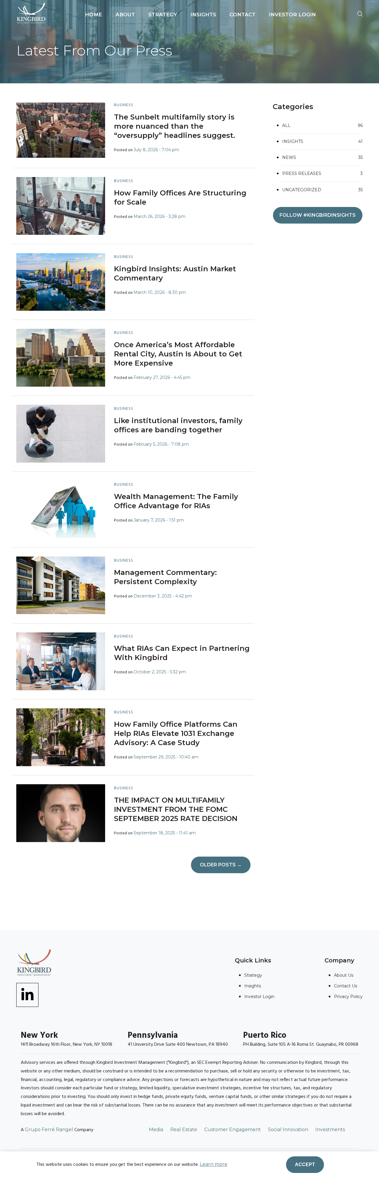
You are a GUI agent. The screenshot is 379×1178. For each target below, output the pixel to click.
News (322, 157)
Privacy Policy (348, 996)
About (125, 14)
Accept (305, 1164)
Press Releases (322, 173)
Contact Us (345, 986)
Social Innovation (288, 1129)
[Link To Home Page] (31, 13)
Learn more (213, 1164)
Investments (330, 1129)
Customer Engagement (232, 1129)
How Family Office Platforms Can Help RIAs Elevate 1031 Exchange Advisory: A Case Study (175, 733)
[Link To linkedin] (27, 994)
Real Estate (183, 1129)
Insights (203, 14)
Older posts (221, 865)
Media (156, 1129)
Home (93, 14)
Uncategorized (322, 189)
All (322, 125)
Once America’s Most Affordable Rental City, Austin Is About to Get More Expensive (178, 353)
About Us (343, 975)
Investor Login (292, 14)
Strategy (162, 14)
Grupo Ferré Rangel (49, 1129)
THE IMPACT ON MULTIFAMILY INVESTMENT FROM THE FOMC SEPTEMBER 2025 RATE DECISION (175, 809)
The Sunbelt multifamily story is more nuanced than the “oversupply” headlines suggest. (174, 126)
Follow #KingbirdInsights (318, 215)
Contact (242, 14)
